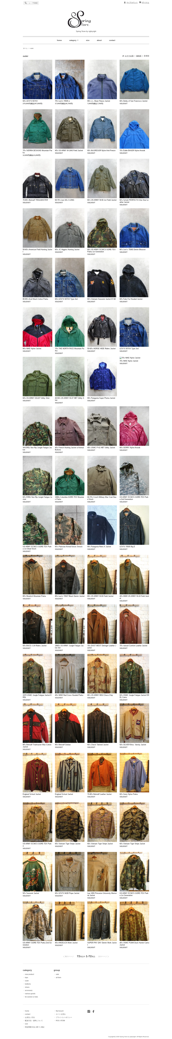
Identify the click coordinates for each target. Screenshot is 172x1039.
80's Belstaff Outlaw (63, 745)
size (87, 40)
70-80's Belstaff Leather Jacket (99, 794)
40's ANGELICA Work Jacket (66, 943)
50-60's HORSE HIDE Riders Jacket (101, 349)
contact (112, 40)
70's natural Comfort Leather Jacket (133, 646)
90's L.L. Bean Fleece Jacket (98, 101)
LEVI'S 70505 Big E (127, 547)
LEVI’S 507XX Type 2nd (129, 349)
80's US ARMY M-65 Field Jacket (100, 596)
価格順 (138, 56)
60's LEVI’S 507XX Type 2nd (66, 299)
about (99, 40)
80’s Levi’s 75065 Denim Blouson (133, 250)
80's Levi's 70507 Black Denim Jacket (70, 596)
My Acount (59, 1011)
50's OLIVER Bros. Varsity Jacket (133, 745)
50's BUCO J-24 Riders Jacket (34, 646)
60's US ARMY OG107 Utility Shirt (36, 398)
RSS (57, 1021)
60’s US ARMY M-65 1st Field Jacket (102, 200)
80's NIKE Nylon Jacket (32, 349)
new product (29, 974)
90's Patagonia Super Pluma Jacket (101, 398)
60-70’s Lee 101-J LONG (64, 200)
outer (32, 48)
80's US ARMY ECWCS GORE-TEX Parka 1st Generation (101, 251)
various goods (30, 994)
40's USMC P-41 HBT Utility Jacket (101, 448)
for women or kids (31, 997)
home (59, 40)
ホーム (25, 48)
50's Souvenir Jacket (31, 893)
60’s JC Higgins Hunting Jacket (67, 250)
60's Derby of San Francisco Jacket (133, 101)
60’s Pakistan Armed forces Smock (69, 547)
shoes (27, 987)
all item (58, 977)
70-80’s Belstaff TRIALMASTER (35, 200)
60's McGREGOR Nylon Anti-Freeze (101, 150)
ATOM (62, 1021)
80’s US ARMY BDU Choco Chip (100, 695)
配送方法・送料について (34, 1021)
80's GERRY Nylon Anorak (130, 448)
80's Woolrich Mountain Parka (34, 596)
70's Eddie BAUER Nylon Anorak (132, 150)
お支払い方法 (30, 1017)
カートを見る (61, 1014)
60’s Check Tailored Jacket (97, 745)
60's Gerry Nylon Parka (129, 794)
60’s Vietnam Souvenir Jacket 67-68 (101, 299)
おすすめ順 (129, 56)
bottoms (28, 984)
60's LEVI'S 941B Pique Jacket (67, 893)
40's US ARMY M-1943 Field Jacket (69, 150)
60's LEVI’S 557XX (30, 101)
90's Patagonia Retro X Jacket (99, 547)
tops (26, 977)
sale (57, 974)
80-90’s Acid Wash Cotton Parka (35, 299)
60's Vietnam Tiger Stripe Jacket (67, 844)
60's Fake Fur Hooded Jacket (131, 299)
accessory (28, 990)
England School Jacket (32, 794)
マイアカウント (132, 2)
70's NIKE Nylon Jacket (129, 361)
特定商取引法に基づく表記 (34, 1027)
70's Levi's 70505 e (62, 101)
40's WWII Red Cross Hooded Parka (69, 695)
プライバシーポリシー (64, 1017)
